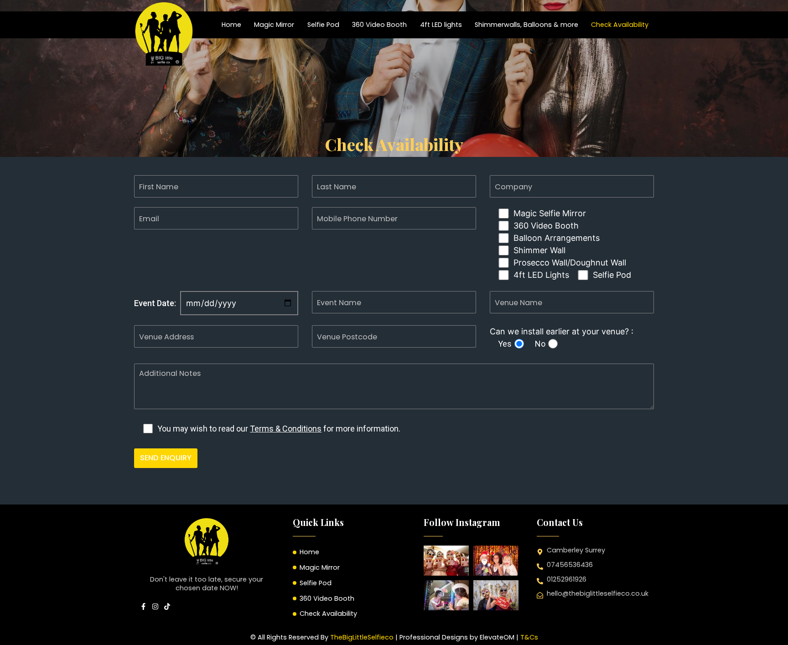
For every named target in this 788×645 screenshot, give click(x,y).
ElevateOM (497, 637)
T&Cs (529, 637)
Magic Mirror (274, 24)
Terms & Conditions (285, 428)
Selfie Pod (323, 24)
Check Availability (619, 24)
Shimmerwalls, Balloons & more (526, 24)
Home (231, 24)
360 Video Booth (379, 24)
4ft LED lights (441, 24)
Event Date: (155, 303)
